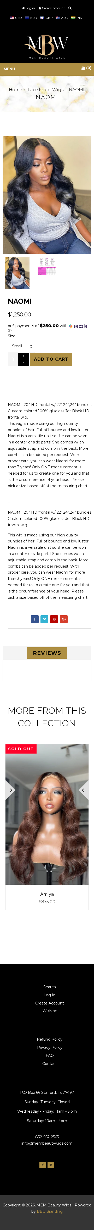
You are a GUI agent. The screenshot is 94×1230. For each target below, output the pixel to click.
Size (11, 336)
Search (49, 987)
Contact (49, 1063)
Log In (50, 995)
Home (15, 89)
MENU (9, 69)
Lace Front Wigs (45, 89)
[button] (49, 328)
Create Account (49, 1003)
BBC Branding (50, 1211)
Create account (53, 8)
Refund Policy (49, 1039)
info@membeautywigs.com (47, 1143)
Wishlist (50, 1011)
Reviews (47, 653)
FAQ (50, 1055)
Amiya (47, 894)
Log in (30, 8)
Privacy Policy (49, 1047)
